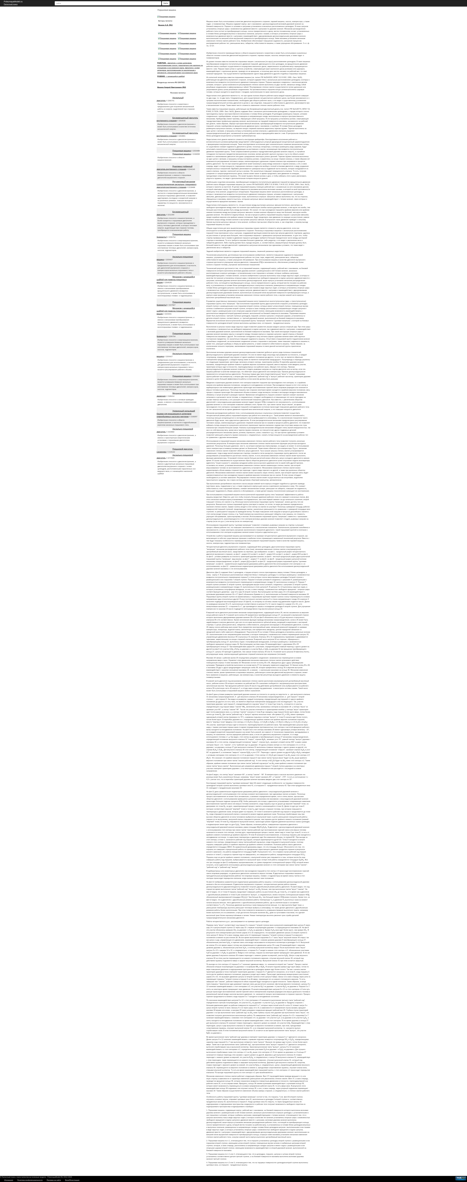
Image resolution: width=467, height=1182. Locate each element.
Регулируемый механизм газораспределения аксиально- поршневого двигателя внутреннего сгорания (176, 184)
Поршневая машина (181, 151)
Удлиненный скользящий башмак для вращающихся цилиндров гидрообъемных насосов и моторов (176, 414)
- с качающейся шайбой (171, 76)
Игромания (8, 1180)
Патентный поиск (11, 4)
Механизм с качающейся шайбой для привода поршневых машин (176, 279)
